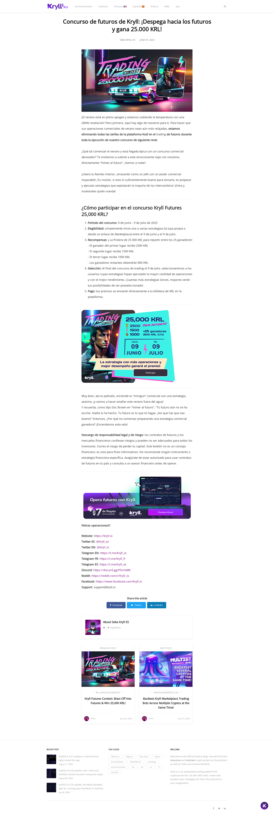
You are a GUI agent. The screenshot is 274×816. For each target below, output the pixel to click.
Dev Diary (144, 756)
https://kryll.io (103, 536)
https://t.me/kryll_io (113, 553)
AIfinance (115, 756)
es (151, 767)
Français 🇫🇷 (120, 6)
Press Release (117, 761)
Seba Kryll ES (120, 622)
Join (178, 6)
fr (159, 767)
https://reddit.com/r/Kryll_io (110, 576)
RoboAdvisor (135, 761)
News (157, 756)
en (97, 692)
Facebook (117, 605)
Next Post (166, 648)
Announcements (83, 6)
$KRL (167, 6)
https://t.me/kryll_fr (112, 559)
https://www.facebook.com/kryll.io (119, 581)
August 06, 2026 (66, 778)
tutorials (114, 772)
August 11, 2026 (66, 764)
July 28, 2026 (64, 792)
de (133, 767)
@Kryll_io (103, 547)
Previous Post (108, 648)
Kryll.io (154, 6)
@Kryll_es (102, 541)
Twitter (138, 605)
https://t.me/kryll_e (112, 564)
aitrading (152, 761)
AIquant (129, 756)
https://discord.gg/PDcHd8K (112, 570)
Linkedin (158, 605)
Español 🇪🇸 (138, 6)
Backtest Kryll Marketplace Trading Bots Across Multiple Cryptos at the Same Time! (166, 703)
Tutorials (103, 6)
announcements (110, 692)
